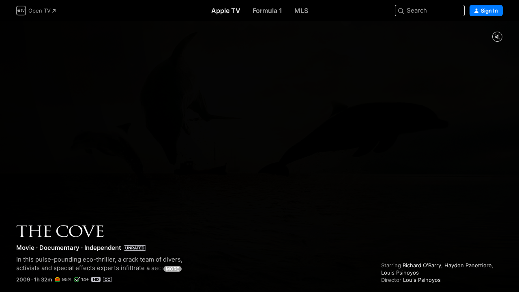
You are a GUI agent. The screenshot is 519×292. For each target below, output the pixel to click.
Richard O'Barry (422, 265)
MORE (172, 269)
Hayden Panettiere (468, 265)
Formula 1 (267, 10)
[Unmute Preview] (497, 37)
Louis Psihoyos (400, 272)
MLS (301, 10)
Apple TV (225, 10)
